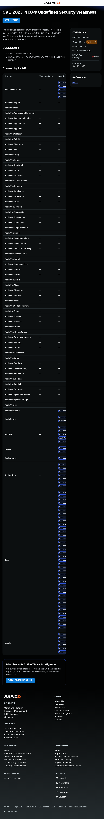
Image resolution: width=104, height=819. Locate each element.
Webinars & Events (13, 756)
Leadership (60, 704)
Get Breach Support (14, 734)
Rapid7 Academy (63, 762)
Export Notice (44, 807)
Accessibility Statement (77, 807)
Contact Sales (11, 737)
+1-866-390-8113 (12, 778)
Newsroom (60, 707)
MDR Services (11, 714)
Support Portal (62, 753)
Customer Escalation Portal (68, 765)
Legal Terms (18, 807)
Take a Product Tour (14, 731)
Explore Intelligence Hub (20, 680)
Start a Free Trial (12, 728)
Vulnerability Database (15, 762)
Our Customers (62, 710)
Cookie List (62, 807)
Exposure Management (15, 711)
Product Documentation (66, 756)
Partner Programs (63, 713)
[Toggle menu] (99, 3)
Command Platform (13, 708)
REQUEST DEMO (11, 20)
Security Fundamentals (15, 765)
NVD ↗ (75, 82)
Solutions (8, 717)
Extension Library (63, 759)
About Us (59, 701)
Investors (59, 716)
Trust (53, 807)
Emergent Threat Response (17, 753)
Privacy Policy (31, 807)
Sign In (58, 750)
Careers (58, 719)
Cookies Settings (10, 811)
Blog (6, 750)
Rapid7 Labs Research (15, 759)
